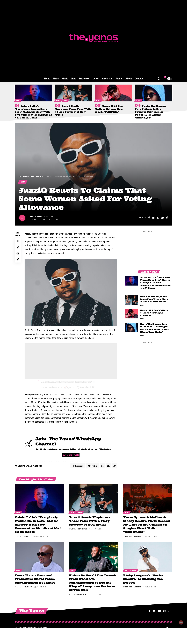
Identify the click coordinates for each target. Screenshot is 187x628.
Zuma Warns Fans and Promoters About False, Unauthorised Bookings (35, 579)
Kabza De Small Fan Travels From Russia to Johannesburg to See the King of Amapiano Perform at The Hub (93, 583)
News (18, 100)
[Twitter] (154, 611)
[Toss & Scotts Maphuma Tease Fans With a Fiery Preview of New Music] (73, 93)
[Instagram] (164, 611)
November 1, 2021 (88, 387)
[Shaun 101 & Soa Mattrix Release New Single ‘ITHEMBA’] (113, 93)
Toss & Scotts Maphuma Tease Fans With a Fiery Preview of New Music (154, 299)
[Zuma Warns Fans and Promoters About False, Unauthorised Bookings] (39, 557)
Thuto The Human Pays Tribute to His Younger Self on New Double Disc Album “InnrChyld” (150, 112)
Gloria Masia (36, 216)
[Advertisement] (71, 361)
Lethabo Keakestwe (25, 536)
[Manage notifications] (181, 622)
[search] (159, 79)
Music (58, 100)
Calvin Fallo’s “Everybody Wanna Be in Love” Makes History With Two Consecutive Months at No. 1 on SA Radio (33, 112)
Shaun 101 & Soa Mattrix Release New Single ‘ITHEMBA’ (109, 109)
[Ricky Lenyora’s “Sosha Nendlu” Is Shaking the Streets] (147, 557)
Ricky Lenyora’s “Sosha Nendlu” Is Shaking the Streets (143, 579)
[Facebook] (149, 611)
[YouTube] (159, 611)
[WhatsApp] (169, 611)
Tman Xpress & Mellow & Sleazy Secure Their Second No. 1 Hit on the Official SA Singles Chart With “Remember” (146, 524)
